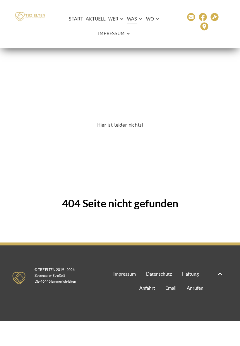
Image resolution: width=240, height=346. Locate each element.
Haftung (190, 274)
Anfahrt (147, 288)
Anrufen (195, 288)
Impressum (124, 274)
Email (170, 288)
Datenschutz (159, 274)
